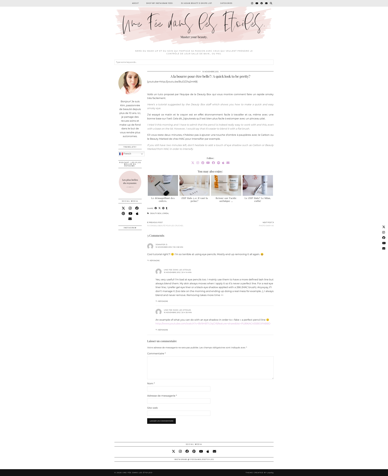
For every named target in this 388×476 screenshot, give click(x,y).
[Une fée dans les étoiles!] (194, 24)
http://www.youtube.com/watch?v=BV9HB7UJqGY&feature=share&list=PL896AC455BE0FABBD (213, 323)
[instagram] (130, 208)
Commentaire (156, 353)
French (127, 153)
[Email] (266, 3)
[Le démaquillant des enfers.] (163, 185)
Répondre (155, 260)
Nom (151, 383)
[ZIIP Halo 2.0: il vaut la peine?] (194, 185)
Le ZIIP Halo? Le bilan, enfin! (258, 200)
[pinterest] (123, 214)
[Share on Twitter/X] (159, 208)
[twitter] (123, 208)
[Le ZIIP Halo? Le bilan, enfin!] (258, 185)
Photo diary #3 (266, 224)
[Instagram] (252, 3)
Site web (152, 407)
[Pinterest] (202, 163)
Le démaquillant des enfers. (163, 200)
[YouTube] (257, 3)
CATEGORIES (226, 3)
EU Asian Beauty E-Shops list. (197, 3)
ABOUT (135, 3)
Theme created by (260, 473)
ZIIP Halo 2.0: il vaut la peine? (194, 200)
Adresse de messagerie (162, 395)
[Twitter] (192, 163)
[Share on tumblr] (166, 208)
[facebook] (137, 208)
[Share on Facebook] (156, 208)
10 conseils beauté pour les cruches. (165, 224)
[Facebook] (262, 3)
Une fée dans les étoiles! (137, 473)
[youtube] (130, 214)
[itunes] (137, 214)
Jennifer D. (162, 244)
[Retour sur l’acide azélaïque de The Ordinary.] (226, 185)
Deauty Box (155, 213)
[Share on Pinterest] (163, 208)
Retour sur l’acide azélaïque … (226, 200)
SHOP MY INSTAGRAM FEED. (160, 3)
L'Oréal (165, 213)
